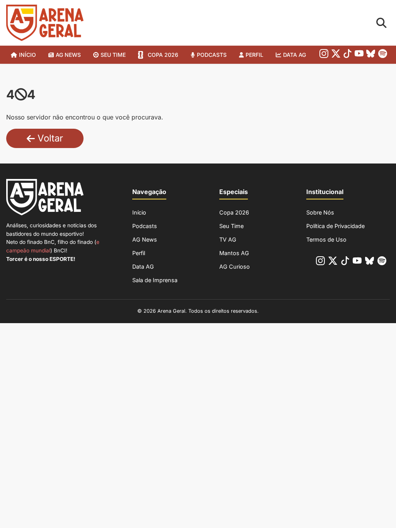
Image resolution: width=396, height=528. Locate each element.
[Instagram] (323, 55)
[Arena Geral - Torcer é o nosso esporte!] (45, 23)
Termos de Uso (326, 239)
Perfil (254, 54)
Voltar (49, 138)
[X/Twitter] (335, 55)
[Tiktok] (347, 55)
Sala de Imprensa (155, 280)
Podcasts (212, 54)
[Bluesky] (370, 55)
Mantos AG (234, 253)
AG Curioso (234, 266)
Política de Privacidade (335, 226)
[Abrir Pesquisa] (381, 23)
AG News (68, 54)
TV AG (227, 239)
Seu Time (231, 226)
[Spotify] (382, 55)
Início (27, 54)
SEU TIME (113, 54)
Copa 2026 (163, 54)
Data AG (294, 54)
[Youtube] (359, 55)
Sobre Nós (320, 212)
